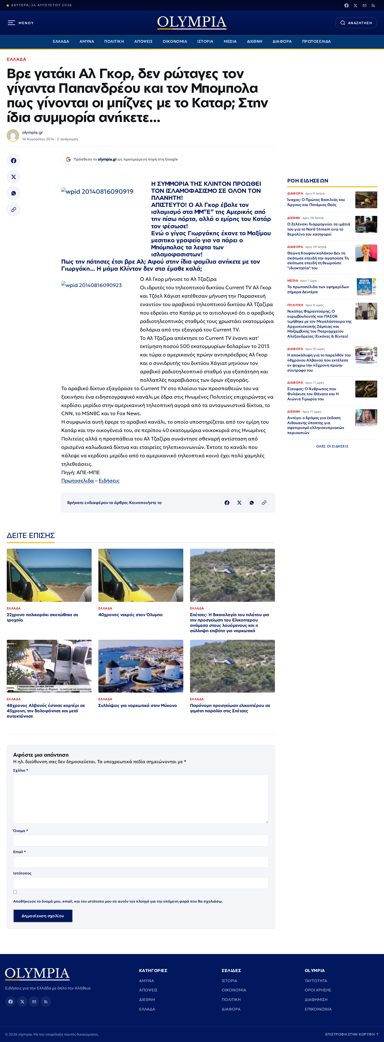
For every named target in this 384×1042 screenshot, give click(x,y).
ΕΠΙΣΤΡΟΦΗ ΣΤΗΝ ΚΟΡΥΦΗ (352, 1034)
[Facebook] (346, 5)
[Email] (364, 5)
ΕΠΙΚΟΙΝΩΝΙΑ (318, 1009)
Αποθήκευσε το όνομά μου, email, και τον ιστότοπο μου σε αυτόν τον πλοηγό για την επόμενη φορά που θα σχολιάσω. (118, 901)
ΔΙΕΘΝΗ (255, 41)
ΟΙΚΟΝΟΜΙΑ (175, 41)
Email (19, 851)
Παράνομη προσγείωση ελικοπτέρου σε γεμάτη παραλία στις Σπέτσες (230, 708)
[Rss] (373, 5)
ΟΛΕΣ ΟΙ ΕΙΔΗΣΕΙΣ (332, 446)
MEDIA (230, 41)
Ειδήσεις (109, 480)
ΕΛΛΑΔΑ (61, 41)
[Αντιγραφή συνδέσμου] (13, 209)
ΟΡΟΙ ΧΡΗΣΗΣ (318, 990)
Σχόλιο (20, 770)
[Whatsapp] (13, 193)
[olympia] (192, 23)
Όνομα (20, 830)
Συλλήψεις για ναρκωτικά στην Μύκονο (137, 705)
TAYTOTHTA (316, 980)
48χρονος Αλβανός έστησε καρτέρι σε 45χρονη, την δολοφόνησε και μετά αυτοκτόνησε (46, 711)
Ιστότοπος (22, 873)
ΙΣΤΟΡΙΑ (205, 41)
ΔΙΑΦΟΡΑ (282, 41)
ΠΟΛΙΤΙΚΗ (114, 41)
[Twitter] (355, 5)
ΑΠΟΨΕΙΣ (143, 41)
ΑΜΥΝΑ (87, 41)
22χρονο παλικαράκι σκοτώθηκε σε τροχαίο (42, 617)
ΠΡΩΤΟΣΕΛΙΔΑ (316, 41)
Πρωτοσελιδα (77, 480)
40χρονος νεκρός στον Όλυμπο (130, 614)
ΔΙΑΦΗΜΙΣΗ (316, 999)
